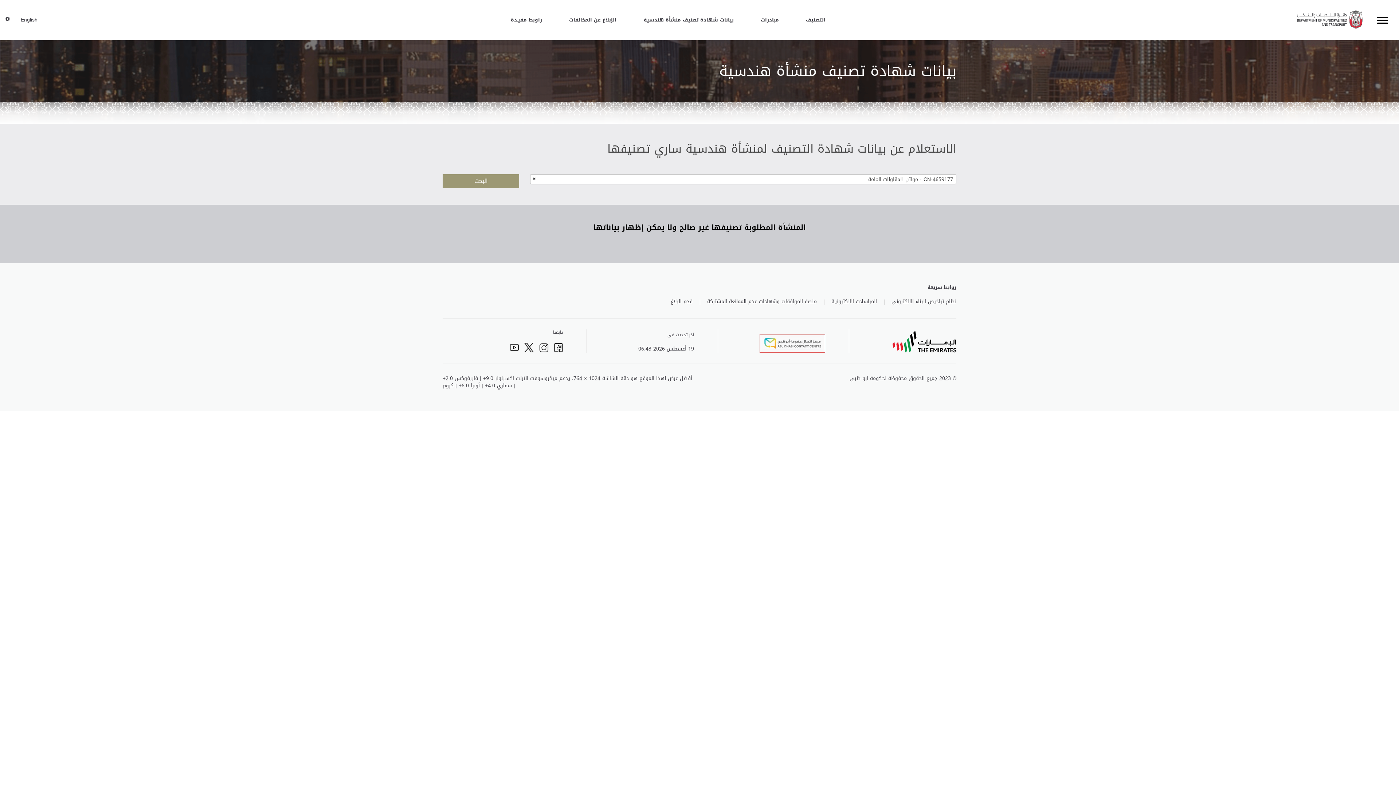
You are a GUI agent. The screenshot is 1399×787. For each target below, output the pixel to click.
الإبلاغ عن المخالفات (592, 19)
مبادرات (770, 19)
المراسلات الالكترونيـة (854, 301)
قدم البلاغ (682, 301)
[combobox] (743, 179)
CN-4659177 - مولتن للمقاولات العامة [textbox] (910, 179)
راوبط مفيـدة (526, 19)
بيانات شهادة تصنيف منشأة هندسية (689, 19)
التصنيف (816, 19)
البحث (481, 181)
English (29, 20)
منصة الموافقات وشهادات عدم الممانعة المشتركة (762, 301)
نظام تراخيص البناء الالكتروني (923, 301)
